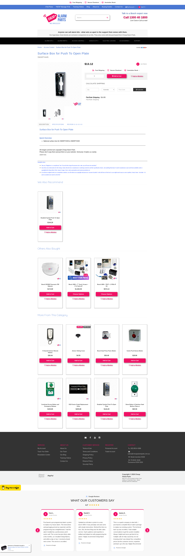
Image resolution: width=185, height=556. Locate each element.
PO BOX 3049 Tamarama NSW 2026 (135, 461)
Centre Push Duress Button (135, 351)
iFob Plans (49, 7)
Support (137, 41)
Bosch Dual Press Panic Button (106, 351)
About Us (96, 7)
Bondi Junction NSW (137, 457)
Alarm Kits (49, 41)
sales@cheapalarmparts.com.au (137, 454)
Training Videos (78, 7)
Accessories (124, 41)
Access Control (78, 41)
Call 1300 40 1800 (135, 17)
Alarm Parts (62, 41)
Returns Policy (88, 461)
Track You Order (43, 451)
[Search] (107, 17)
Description (44, 124)
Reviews (70, 124)
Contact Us (119, 7)
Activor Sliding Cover (78, 351)
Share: (138, 47)
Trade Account (110, 451)
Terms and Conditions (90, 451)
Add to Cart (117, 76)
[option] (60, 84)
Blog (88, 7)
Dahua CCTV (93, 41)
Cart (142, 7)
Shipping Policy (88, 455)
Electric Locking (109, 41)
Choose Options (78, 294)
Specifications (58, 124)
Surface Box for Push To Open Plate (68, 47)
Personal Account (111, 448)
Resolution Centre (44, 455)
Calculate (140, 89)
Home (40, 47)
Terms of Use (87, 448)
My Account (130, 7)
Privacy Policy (87, 458)
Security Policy (88, 464)
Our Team (63, 451)
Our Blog (63, 455)
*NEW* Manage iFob (63, 7)
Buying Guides (107, 7)
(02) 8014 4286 (136, 448)
